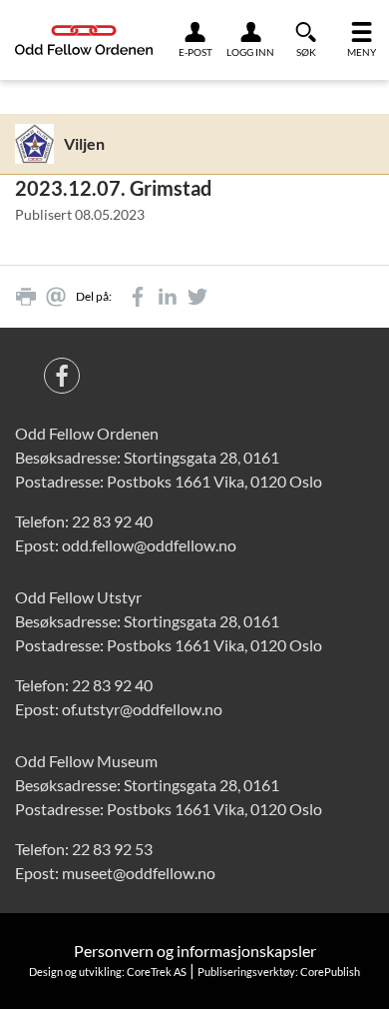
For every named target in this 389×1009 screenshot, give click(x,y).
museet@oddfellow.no (138, 872)
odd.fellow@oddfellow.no (149, 544)
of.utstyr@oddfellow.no (142, 708)
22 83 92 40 (112, 520)
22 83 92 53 (112, 848)
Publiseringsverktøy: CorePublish (278, 971)
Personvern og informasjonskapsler (195, 950)
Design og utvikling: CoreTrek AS (108, 971)
